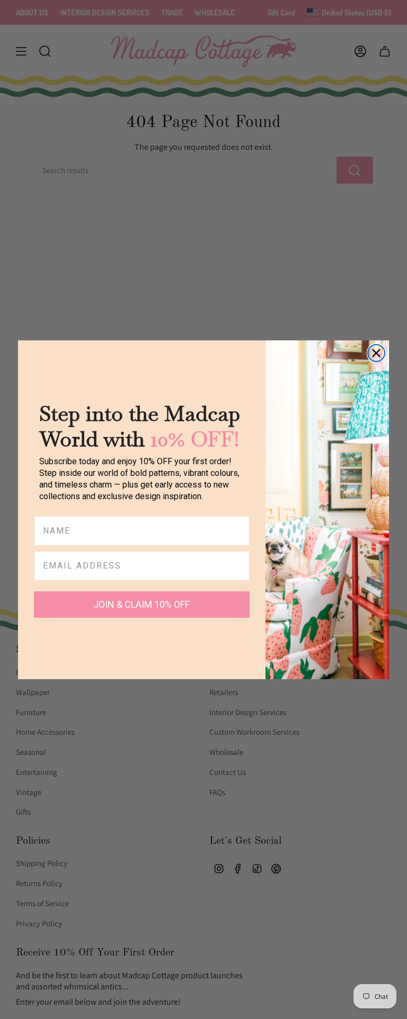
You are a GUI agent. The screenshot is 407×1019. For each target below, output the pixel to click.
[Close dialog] (376, 353)
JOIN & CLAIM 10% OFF (141, 604)
